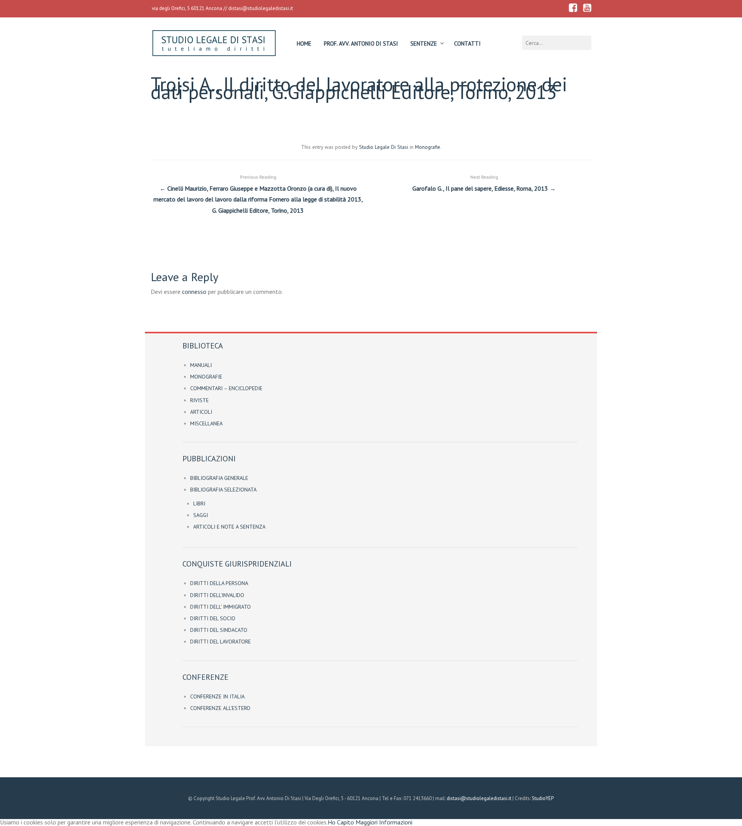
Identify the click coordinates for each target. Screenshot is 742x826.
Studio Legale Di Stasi (383, 146)
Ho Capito (341, 822)
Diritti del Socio (212, 618)
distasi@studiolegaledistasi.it (260, 8)
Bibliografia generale (219, 477)
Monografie (427, 146)
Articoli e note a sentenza (229, 526)
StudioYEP (543, 798)
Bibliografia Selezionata (223, 489)
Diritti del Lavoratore (220, 641)
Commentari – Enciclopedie (226, 388)
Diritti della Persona (219, 583)
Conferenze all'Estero (220, 708)
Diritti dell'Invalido (217, 595)
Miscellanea (206, 423)
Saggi (200, 515)
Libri (199, 503)
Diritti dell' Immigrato (220, 606)
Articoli (201, 411)
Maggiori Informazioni (384, 822)
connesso (194, 291)
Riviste (199, 400)
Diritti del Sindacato (218, 629)
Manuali (201, 365)
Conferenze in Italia (217, 696)
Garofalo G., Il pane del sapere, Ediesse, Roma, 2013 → (484, 183)
